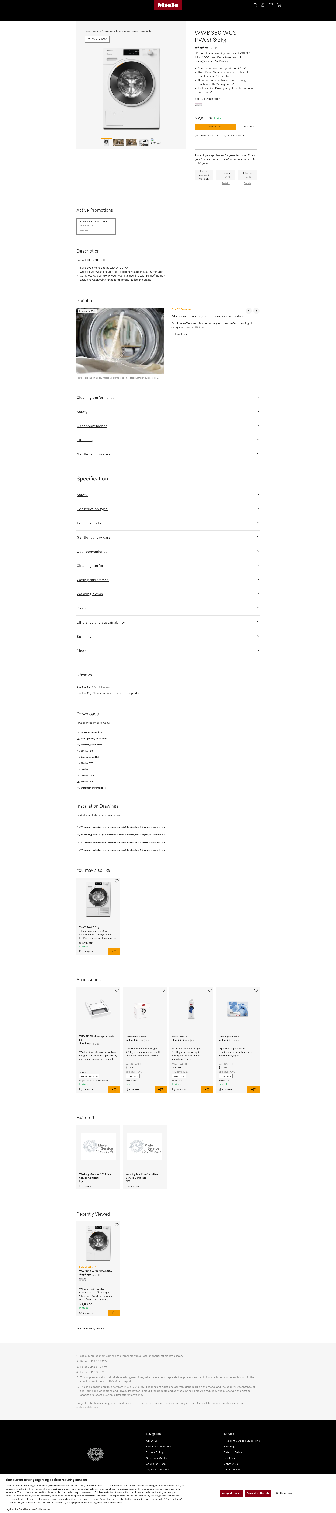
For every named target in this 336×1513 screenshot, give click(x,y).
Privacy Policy (154, 1452)
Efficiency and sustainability (101, 622)
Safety (82, 412)
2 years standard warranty (204, 175)
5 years (226, 175)
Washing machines (112, 31)
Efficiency (85, 440)
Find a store (248, 127)
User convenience (92, 426)
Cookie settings (284, 1493)
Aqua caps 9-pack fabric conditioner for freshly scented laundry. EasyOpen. (236, 1052)
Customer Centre (157, 1458)
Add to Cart (215, 127)
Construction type (92, 509)
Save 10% (132, 1076)
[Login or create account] (263, 5)
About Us (152, 1441)
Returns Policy (233, 1452)
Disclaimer (230, 1458)
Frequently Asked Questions (242, 1441)
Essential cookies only (258, 1493)
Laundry (97, 31)
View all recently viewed (90, 1329)
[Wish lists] (271, 5)
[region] (168, 1493)
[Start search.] (255, 4)
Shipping (229, 1446)
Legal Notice (12, 1509)
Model (82, 651)
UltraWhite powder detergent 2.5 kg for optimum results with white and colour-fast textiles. (143, 1052)
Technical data (89, 523)
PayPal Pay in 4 (89, 1076)
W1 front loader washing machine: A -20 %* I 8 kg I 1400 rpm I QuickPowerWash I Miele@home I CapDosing (96, 1294)
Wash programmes (93, 580)
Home (87, 31)
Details (226, 183)
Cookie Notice (42, 1509)
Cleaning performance (96, 398)
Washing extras (90, 594)
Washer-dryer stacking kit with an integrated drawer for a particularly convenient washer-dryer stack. (98, 1055)
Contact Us (231, 1464)
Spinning (84, 636)
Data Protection (27, 1509)
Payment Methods (157, 1470)
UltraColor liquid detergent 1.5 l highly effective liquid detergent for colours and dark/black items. (186, 1054)
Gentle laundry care (94, 454)
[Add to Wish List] (117, 881)
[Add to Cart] (161, 1089)
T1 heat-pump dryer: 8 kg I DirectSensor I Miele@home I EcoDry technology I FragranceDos (98, 934)
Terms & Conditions (158, 1446)
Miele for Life (232, 1470)
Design (83, 608)
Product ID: (83, 260)
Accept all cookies (231, 1493)
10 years (247, 175)
